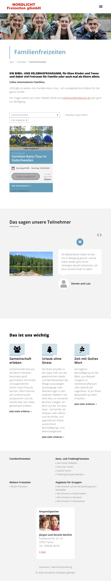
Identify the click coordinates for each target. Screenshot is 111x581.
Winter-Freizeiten (19, 486)
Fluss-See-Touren (65, 466)
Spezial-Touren (64, 470)
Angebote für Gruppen (69, 482)
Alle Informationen (20, 185)
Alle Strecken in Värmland (69, 497)
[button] (96, 35)
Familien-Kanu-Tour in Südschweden (29, 158)
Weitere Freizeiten (20, 482)
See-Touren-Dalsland (67, 463)
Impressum (44, 567)
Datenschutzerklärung (61, 567)
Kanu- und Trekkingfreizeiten (72, 458)
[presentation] (2, 25)
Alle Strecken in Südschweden (71, 493)
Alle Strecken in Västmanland (71, 501)
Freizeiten (21, 61)
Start (11, 61)
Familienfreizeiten (19, 458)
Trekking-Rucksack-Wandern (70, 474)
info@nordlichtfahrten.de (76, 98)
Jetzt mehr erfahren (19, 411)
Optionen (47, 179)
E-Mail (42, 551)
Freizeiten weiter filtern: (76, 114)
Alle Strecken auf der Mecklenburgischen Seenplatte (76, 488)
